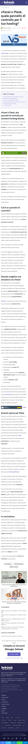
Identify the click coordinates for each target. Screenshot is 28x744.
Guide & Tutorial (5, 704)
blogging (7, 717)
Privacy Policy (9, 675)
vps (23, 725)
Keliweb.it (21, 674)
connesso (8, 636)
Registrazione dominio (21, 722)
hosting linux (8, 564)
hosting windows (19, 564)
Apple (3, 717)
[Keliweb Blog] (9, 2)
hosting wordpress (5, 722)
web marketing (11, 727)
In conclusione (7, 105)
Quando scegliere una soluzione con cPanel (14, 102)
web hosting (4, 727)
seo (2, 725)
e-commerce (17, 717)
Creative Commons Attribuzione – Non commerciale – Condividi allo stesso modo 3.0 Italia (13, 680)
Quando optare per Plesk (10, 103)
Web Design (4, 713)
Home (3, 7)
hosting (14, 720)
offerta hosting (13, 722)
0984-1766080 (14, 654)
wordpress (17, 727)
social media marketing (17, 725)
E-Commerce (5, 702)
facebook (10, 720)
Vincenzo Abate (7, 28)
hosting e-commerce (22, 720)
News (3, 711)
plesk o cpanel (14, 567)
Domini (3, 699)
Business (4, 695)
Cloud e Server (5, 697)
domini (12, 717)
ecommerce (4, 720)
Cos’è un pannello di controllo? (11, 100)
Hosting (7, 7)
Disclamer (3, 675)
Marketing (4, 708)
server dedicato (8, 725)
